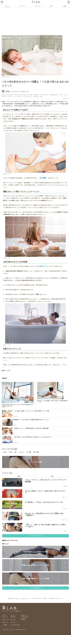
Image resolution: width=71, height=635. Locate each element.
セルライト (21, 452)
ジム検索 (5, 625)
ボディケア (5, 622)
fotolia (8, 76)
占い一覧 (13, 619)
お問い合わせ (24, 617)
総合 (52, 476)
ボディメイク (6, 619)
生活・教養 (36, 452)
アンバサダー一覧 (15, 625)
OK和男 (8, 370)
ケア (27, 598)
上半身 (4, 452)
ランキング (13, 622)
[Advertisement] (35, 22)
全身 (15, 452)
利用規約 (23, 619)
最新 (19, 476)
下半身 (10, 452)
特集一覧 (13, 617)
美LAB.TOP (11, 598)
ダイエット (18, 598)
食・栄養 (29, 452)
